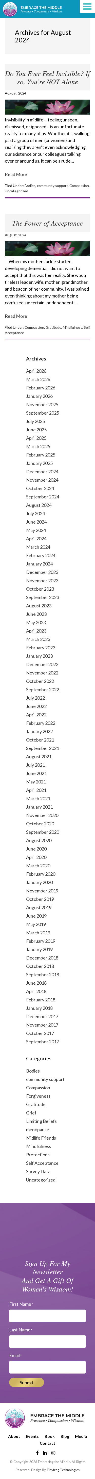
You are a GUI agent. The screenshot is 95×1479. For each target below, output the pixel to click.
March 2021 (38, 798)
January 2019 (39, 949)
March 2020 (38, 865)
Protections (38, 1154)
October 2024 (40, 488)
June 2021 (36, 773)
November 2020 (42, 815)
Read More (16, 174)
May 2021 (36, 781)
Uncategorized (16, 191)
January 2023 (39, 656)
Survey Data (38, 1171)
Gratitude (53, 327)
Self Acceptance (42, 1163)
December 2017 (42, 1016)
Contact (47, 1443)
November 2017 (42, 1025)
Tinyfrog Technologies (63, 1470)
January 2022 (39, 731)
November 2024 (42, 480)
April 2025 (36, 438)
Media (81, 1436)
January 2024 (39, 564)
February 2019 (40, 941)
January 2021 (39, 807)
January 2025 (39, 463)
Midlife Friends (41, 1138)
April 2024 (36, 538)
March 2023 (38, 639)
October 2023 (40, 589)
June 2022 (36, 706)
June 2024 (36, 522)
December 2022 (42, 664)
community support (52, 185)
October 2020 (40, 823)
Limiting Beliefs (41, 1121)
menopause (37, 1129)
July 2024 (35, 513)
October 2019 (40, 899)
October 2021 (40, 740)
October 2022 (40, 681)
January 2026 (39, 396)
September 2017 (42, 1041)
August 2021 (38, 756)
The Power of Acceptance (47, 222)
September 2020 (42, 832)
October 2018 (40, 966)
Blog (65, 1436)
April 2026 (36, 371)
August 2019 (38, 907)
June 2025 (36, 429)
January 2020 (39, 882)
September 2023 (42, 597)
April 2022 (36, 714)
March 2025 (38, 446)
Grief (31, 1112)
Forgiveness (38, 1096)
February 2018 (40, 999)
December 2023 (42, 572)
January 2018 (39, 1008)
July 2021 (35, 765)
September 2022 (42, 689)
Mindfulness (72, 327)
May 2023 (36, 622)
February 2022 (40, 723)
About (14, 1436)
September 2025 (42, 413)
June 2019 (36, 916)
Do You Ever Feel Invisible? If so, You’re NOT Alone (47, 77)
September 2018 (42, 974)
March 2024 (38, 547)
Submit (26, 1382)
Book (50, 1436)
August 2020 (38, 840)
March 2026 (38, 379)
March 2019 (38, 932)
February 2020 (40, 874)
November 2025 (42, 404)
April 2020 (36, 857)
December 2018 (42, 958)
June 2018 (36, 983)
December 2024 (42, 471)
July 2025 (35, 421)
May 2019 (36, 924)
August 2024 (38, 505)
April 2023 (36, 631)
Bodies (30, 185)
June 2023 (36, 614)
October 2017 (40, 1033)
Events (32, 1436)
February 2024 (40, 555)
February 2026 (40, 387)
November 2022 (42, 672)
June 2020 (36, 849)
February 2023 (40, 647)
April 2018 (36, 991)
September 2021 (42, 748)
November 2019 (42, 890)
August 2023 (38, 605)
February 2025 (40, 455)
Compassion (79, 185)
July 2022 (35, 698)
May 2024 (36, 530)
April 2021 (36, 790)
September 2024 (42, 496)
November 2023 (42, 580)
